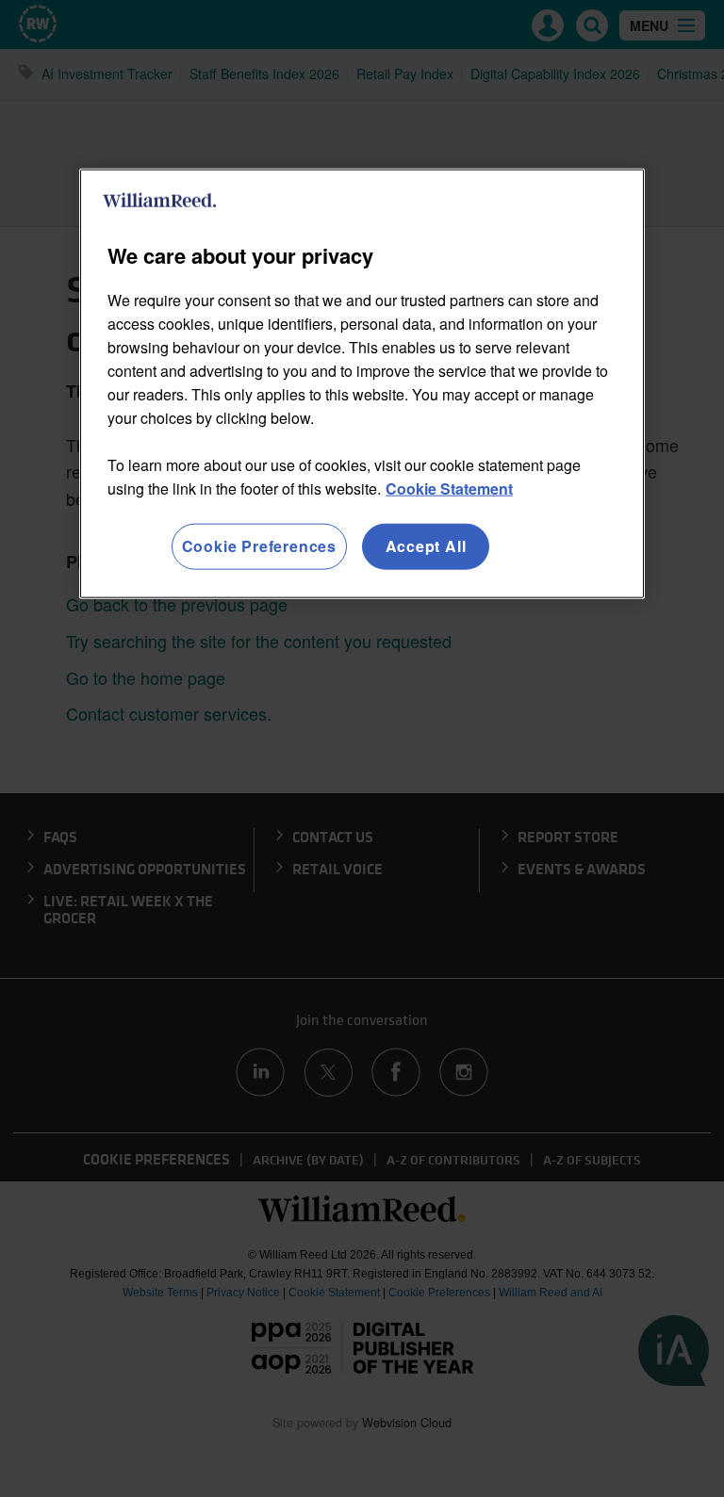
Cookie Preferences (259, 546)
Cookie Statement (449, 488)
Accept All (426, 546)
